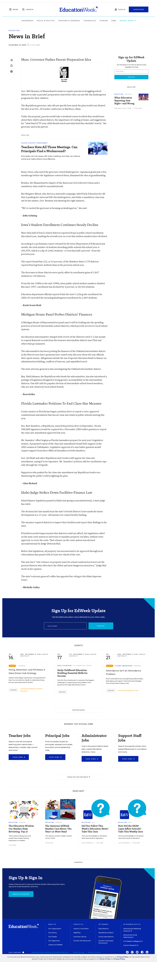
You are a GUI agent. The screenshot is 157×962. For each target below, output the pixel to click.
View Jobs (18, 757)
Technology (89, 20)
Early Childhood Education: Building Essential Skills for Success (72, 673)
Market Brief (127, 20)
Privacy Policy (94, 952)
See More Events (78, 710)
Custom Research (130, 945)
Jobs (113, 20)
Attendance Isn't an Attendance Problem (123, 672)
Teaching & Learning (69, 20)
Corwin (135, 690)
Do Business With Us (131, 924)
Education (14, 30)
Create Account (21, 894)
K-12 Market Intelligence (132, 941)
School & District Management (34, 143)
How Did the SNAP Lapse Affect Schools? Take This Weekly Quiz (130, 828)
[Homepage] (78, 9)
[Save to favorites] (11, 66)
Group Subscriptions (106, 937)
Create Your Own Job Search (77, 777)
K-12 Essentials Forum (82, 665)
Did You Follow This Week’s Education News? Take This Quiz (95, 828)
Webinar (22, 666)
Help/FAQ (76, 933)
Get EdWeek (103, 924)
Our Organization (54, 928)
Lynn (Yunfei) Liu (88, 843)
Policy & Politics (46, 20)
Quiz (93, 822)
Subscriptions (103, 928)
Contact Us (78, 924)
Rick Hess (117, 108)
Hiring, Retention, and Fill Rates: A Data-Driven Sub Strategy (27, 672)
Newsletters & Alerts (105, 933)
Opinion (104, 20)
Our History (52, 933)
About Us (52, 924)
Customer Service (79, 937)
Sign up (101, 626)
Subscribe (138, 9)
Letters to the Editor (81, 928)
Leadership (27, 20)
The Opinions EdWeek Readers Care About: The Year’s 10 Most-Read (58, 828)
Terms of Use (78, 952)
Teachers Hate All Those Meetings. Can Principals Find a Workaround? (49, 149)
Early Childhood (64, 665)
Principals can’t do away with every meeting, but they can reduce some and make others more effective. (50, 157)
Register (13, 690)
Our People (52, 937)
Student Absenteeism (123, 666)
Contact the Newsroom (82, 941)
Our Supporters (54, 941)
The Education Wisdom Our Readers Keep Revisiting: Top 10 (21, 828)
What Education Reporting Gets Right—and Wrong (124, 100)
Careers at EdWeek (55, 945)
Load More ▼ (78, 862)
